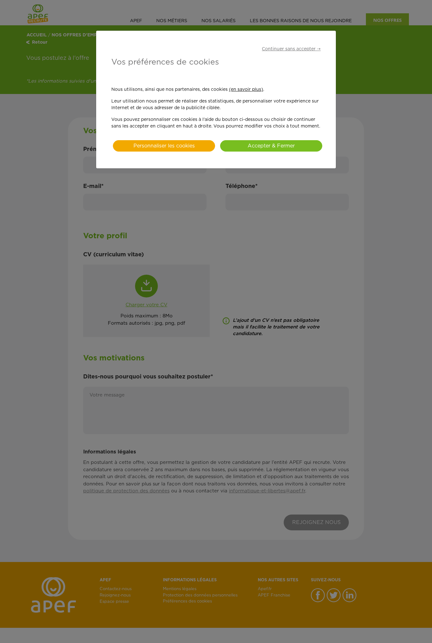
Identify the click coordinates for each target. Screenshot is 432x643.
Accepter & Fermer (271, 145)
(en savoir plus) (246, 89)
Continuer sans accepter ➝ (291, 49)
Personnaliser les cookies (164, 145)
